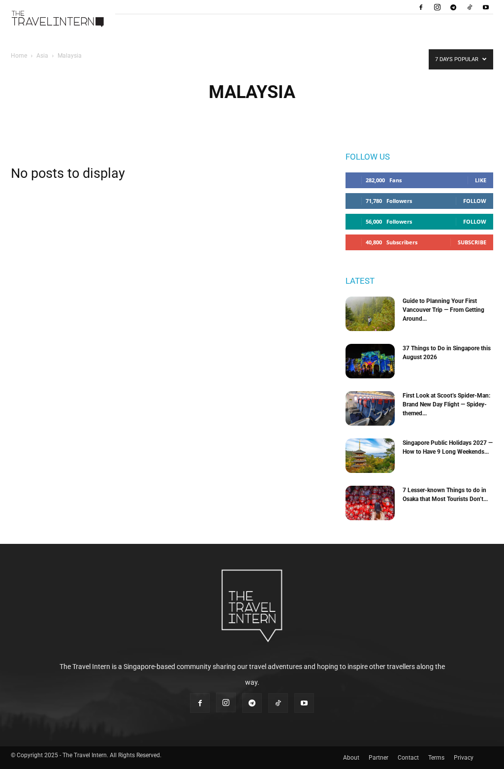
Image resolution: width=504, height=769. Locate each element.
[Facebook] (420, 7)
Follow (474, 200)
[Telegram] (453, 7)
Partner (378, 757)
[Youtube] (485, 7)
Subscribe (472, 242)
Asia (42, 55)
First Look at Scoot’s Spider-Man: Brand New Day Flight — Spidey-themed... (446, 404)
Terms (436, 757)
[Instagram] (437, 7)
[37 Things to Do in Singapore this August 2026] (370, 361)
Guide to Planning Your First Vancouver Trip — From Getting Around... (443, 310)
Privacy (463, 757)
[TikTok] (469, 7)
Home (19, 55)
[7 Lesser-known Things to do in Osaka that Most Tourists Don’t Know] (370, 503)
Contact (408, 757)
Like (480, 180)
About (351, 757)
